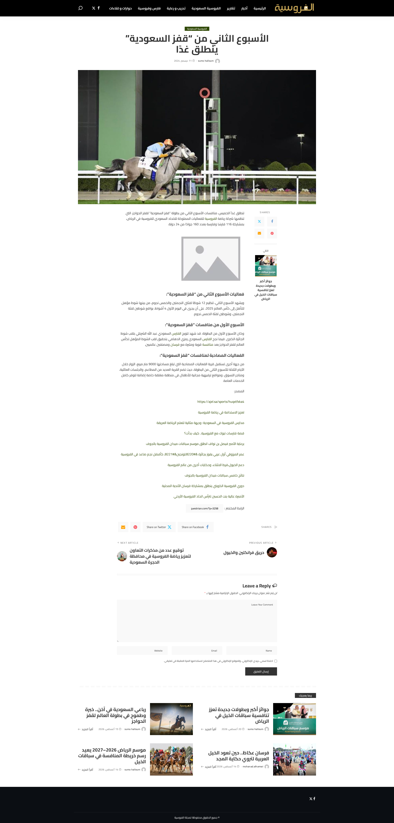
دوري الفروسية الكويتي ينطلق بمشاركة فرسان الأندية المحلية (203, 486)
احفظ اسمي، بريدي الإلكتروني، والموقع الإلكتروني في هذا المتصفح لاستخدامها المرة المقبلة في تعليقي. (218, 661)
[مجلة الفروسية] (294, 8)
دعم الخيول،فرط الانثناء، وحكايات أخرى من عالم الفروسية (206, 465)
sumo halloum (206, 61)
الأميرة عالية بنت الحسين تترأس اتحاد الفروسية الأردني (209, 496)
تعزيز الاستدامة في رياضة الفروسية (221, 412)
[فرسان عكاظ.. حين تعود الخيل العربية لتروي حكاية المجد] (294, 759)
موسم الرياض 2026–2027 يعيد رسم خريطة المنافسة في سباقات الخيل (112, 755)
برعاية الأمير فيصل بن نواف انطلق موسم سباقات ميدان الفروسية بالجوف (195, 444)
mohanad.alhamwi (253, 766)
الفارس (176, 333)
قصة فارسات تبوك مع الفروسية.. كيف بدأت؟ (214, 433)
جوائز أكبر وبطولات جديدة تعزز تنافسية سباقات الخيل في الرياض (265, 290)
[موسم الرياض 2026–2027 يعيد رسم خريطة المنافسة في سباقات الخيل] (171, 759)
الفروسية (211, 218)
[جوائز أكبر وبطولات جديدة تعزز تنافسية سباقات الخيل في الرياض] (266, 266)
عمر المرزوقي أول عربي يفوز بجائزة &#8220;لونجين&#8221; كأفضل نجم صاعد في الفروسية (182, 454)
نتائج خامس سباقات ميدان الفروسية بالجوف (214, 475)
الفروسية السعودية (197, 29)
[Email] (259, 233)
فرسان (175, 344)
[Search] (80, 8)
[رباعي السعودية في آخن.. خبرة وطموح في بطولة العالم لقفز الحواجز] (171, 719)
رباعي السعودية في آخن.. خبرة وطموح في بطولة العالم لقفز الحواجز (115, 715)
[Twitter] (93, 8)
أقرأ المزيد (210, 729)
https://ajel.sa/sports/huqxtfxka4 (220, 401)
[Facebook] (98, 8)
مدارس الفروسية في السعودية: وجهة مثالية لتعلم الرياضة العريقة (200, 423)
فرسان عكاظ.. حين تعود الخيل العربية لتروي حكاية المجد (238, 755)
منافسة (207, 344)
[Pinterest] (272, 233)
